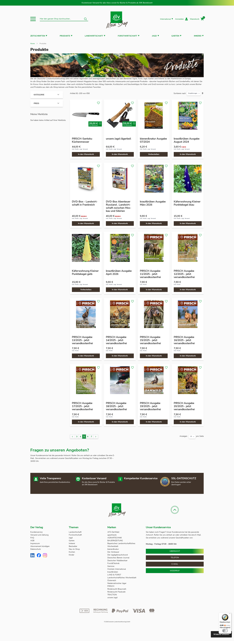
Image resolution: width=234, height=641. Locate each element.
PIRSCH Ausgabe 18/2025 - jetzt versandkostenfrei (116, 406)
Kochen (72, 552)
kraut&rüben (112, 572)
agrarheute (111, 535)
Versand (85, 149)
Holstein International (116, 569)
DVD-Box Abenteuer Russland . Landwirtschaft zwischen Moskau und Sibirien (118, 206)
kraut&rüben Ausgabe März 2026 (153, 203)
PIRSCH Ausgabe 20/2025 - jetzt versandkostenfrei (184, 406)
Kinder (71, 555)
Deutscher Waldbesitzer (117, 560)
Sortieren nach (180, 93)
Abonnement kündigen (40, 546)
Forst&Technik (113, 563)
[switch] (225, 630)
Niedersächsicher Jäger (117, 583)
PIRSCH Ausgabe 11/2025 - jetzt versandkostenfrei (150, 274)
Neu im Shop (74, 549)
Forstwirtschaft (127, 36)
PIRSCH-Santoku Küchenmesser (82, 140)
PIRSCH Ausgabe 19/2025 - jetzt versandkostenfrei (150, 406)
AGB (32, 540)
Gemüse (111, 566)
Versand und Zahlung (39, 535)
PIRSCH (110, 586)
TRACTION (112, 594)
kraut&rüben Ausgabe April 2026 (119, 272)
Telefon (175, 557)
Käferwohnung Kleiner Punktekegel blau (187, 203)
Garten (175, 36)
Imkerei (197, 36)
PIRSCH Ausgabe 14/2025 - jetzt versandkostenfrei (116, 340)
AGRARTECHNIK (114, 537)
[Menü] (229, 614)
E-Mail (175, 564)
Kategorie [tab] (39, 94)
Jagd (154, 36)
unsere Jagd (112, 597)
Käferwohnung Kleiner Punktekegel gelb (85, 272)
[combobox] (64, 19)
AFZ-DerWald (113, 532)
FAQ (32, 537)
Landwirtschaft (94, 36)
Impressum (35, 543)
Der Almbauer (113, 552)
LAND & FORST (114, 574)
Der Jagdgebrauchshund (117, 555)
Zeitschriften (37, 36)
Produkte (65, 36)
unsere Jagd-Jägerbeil (118, 138)
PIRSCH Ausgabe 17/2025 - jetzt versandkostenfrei (82, 406)
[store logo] (117, 19)
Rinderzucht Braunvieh (117, 589)
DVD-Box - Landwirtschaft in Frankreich (85, 203)
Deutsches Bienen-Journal (118, 557)
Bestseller (73, 546)
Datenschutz (35, 549)
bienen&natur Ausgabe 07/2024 (153, 140)
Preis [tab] (36, 103)
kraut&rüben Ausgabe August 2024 (186, 140)
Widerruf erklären (221, 634)
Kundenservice (36, 532)
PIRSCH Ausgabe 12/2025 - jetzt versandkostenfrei (184, 274)
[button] (33, 19)
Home (32, 43)
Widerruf (175, 570)
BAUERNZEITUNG (115, 540)
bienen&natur (113, 549)
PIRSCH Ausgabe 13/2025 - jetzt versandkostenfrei (82, 340)
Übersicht (175, 551)
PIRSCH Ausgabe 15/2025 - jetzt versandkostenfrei (150, 340)
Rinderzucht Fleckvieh (116, 592)
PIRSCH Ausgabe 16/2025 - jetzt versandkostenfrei (184, 340)
